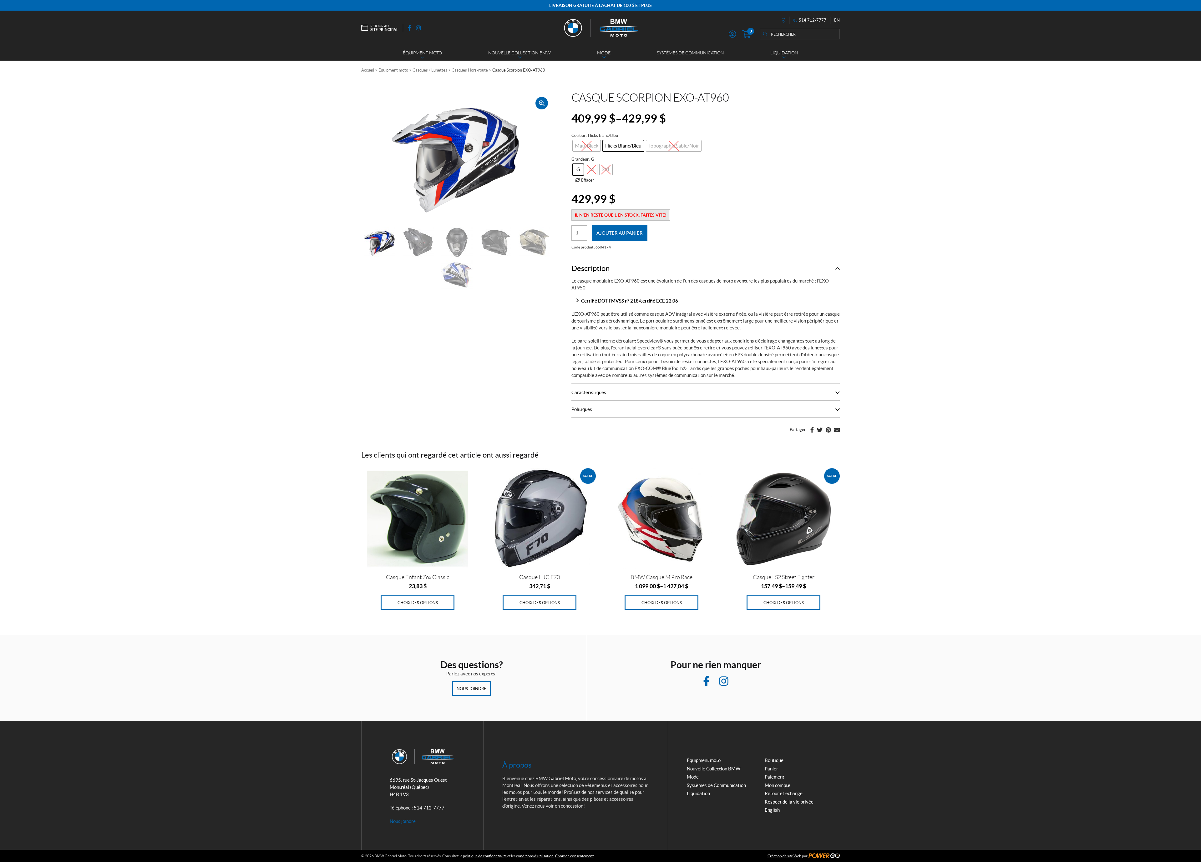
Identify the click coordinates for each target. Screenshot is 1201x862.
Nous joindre (471, 688)
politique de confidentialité (485, 856)
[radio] (623, 145)
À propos (516, 765)
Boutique (774, 760)
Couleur (578, 135)
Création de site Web (784, 856)
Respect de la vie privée (789, 801)
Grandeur (580, 159)
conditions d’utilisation (535, 856)
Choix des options (418, 602)
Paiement (774, 776)
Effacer (587, 180)
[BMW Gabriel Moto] (600, 27)
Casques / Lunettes (430, 70)
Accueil (367, 70)
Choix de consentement (574, 856)
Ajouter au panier (619, 233)
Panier (771, 768)
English (772, 810)
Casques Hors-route (470, 70)
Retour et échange (784, 793)
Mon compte (777, 785)
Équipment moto (393, 70)
